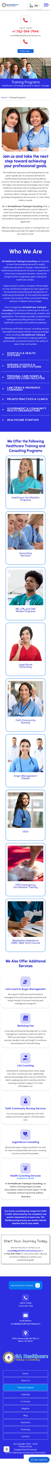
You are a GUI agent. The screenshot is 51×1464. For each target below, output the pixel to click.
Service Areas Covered (22, 1285)
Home (4, 97)
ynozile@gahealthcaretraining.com (25, 35)
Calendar (25, 1394)
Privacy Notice (25, 1446)
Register (26, 1408)
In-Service (25, 1401)
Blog (25, 1415)
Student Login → (25, 51)
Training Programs (25, 1387)
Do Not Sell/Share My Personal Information (25, 1452)
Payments (25, 1422)
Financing (25, 1429)
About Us (25, 1380)
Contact (26, 1436)
